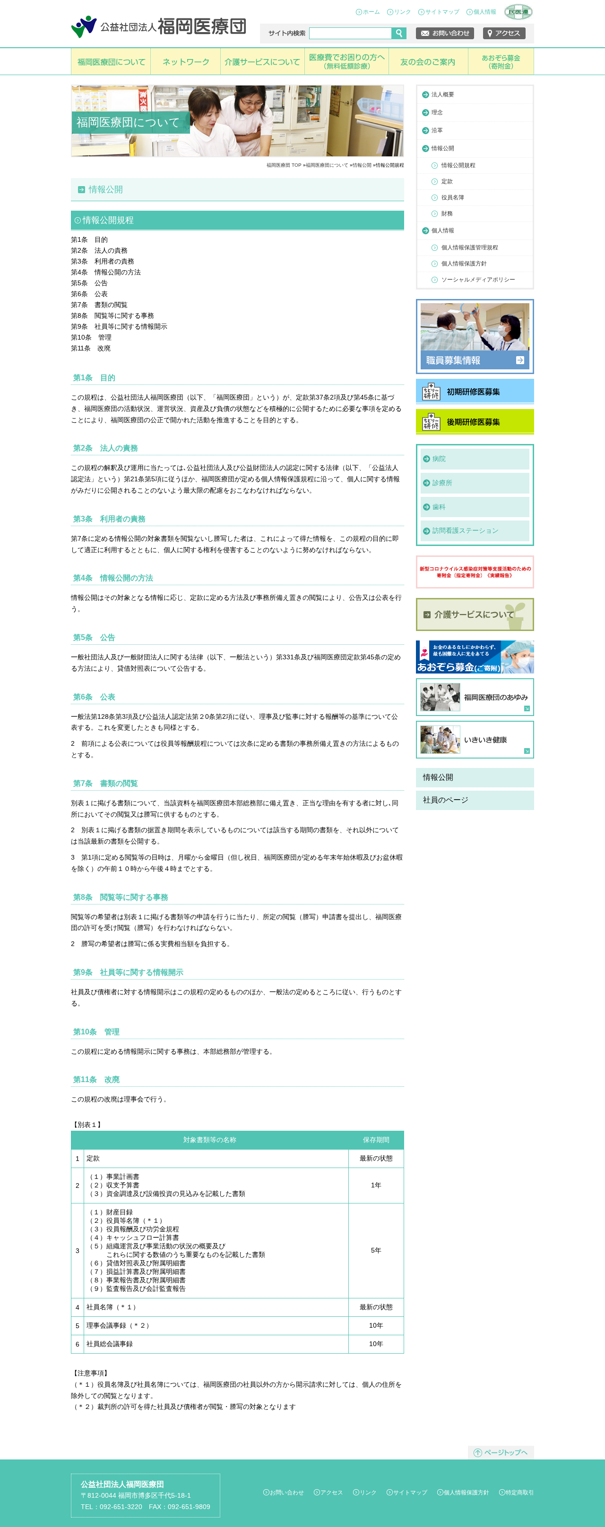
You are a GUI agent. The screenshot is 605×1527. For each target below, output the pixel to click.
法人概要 (443, 94)
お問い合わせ (287, 1492)
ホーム (371, 12)
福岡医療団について (327, 165)
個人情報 (485, 12)
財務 (447, 213)
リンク (402, 12)
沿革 (437, 130)
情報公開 (362, 165)
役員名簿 (452, 197)
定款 (447, 181)
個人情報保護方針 (464, 263)
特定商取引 (520, 1492)
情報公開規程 (458, 165)
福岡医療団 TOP (284, 165)
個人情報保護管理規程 (469, 247)
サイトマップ (442, 12)
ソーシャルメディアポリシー (478, 279)
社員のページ (445, 800)
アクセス (331, 1492)
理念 (437, 112)
